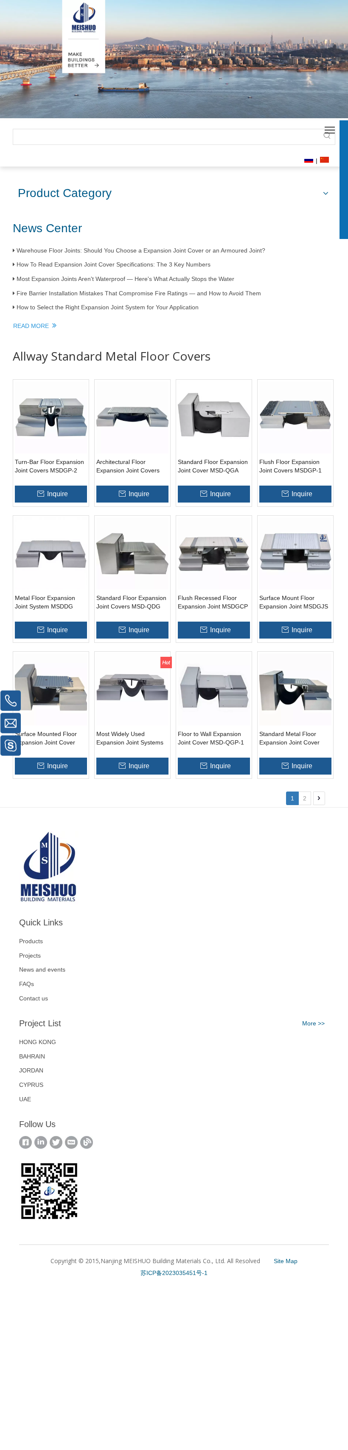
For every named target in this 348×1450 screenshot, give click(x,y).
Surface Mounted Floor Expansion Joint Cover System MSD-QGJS (46, 739)
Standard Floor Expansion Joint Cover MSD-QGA (213, 466)
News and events (42, 969)
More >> (313, 1023)
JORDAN (31, 1070)
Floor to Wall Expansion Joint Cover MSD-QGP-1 (211, 738)
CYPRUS (31, 1084)
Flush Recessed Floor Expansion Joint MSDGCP (213, 602)
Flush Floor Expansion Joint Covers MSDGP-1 (290, 466)
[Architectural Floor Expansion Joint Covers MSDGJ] (132, 417)
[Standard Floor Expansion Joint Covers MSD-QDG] (132, 553)
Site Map (285, 1261)
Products (31, 941)
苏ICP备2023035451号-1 (174, 1272)
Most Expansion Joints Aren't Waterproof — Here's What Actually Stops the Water (125, 278)
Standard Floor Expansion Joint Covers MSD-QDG (131, 602)
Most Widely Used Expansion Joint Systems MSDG (129, 739)
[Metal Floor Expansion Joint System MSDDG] (51, 553)
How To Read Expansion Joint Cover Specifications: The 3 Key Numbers (113, 264)
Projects (30, 955)
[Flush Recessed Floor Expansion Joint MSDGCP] (214, 553)
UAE (25, 1099)
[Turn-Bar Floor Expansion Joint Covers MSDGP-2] (51, 417)
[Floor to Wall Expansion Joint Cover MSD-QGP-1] (214, 689)
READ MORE (32, 325)
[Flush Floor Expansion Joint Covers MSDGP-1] (295, 417)
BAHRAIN (32, 1056)
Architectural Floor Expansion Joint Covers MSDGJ (128, 466)
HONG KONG (37, 1042)
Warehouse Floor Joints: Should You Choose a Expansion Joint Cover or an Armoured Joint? (141, 250)
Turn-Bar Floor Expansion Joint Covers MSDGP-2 (49, 466)
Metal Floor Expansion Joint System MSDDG (45, 602)
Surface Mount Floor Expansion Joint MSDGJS (293, 602)
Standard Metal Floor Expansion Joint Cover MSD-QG (289, 739)
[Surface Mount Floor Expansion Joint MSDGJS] (295, 553)
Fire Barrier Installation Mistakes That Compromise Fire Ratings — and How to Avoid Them (139, 293)
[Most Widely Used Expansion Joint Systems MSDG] (132, 689)
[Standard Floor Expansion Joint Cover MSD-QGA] (214, 417)
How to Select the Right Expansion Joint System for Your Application (108, 307)
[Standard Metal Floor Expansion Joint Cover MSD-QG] (295, 689)
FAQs (26, 984)
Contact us (33, 998)
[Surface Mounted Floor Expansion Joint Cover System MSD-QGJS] (51, 689)
